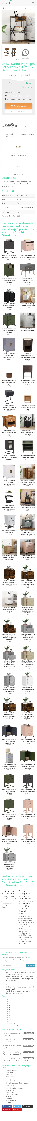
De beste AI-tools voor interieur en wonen (18, 1034)
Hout (26, 126)
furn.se (8, 1011)
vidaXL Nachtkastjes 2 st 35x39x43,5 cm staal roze (25, 928)
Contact (8, 1102)
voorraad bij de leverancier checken (8, 905)
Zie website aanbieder (25, 208)
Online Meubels (11, 1071)
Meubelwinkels (10, 1081)
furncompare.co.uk (12, 1026)
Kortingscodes (10, 1092)
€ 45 (9, 664)
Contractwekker (11, 987)
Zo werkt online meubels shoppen (17, 1083)
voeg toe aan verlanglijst (18, 111)
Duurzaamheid (10, 1090)
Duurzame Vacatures (13, 985)
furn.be (8, 1001)
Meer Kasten (18, 174)
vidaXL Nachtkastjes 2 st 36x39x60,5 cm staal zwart (26, 923)
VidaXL (26, 74)
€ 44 (9, 716)
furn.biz (8, 1020)
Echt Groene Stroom (12, 979)
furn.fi (7, 1022)
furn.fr (7, 999)
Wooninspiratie (11, 1100)
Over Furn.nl (9, 1073)
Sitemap (8, 1079)
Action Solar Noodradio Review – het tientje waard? (18, 1053)
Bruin (18, 147)
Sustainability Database (13, 991)
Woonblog (9, 1075)
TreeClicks (9, 973)
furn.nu (8, 1007)
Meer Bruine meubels (18, 155)
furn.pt (8, 1018)
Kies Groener (10, 983)
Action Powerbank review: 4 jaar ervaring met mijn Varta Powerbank (18, 1059)
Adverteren (9, 1098)
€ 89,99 (28, 584)
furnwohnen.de (11, 1024)
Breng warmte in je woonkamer (18, 1040)
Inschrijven (31, 966)
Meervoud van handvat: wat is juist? (18, 1047)
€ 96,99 (28, 664)
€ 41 (27, 716)
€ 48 (27, 611)
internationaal (25, 985)
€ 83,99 (28, 637)
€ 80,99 (9, 637)
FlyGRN (8, 977)
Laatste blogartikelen (11, 1029)
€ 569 (28, 357)
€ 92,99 (9, 866)
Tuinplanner (9, 1096)
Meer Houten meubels (27, 135)
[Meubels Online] (3, 8)
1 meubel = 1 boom (12, 1094)
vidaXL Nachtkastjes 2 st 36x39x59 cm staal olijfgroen (24, 934)
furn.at (8, 1005)
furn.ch (8, 1013)
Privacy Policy (10, 1085)
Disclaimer (9, 1077)
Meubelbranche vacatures (14, 1088)
